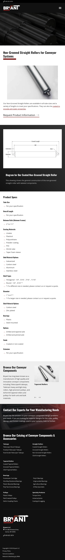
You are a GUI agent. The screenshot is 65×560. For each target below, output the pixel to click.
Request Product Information (19, 115)
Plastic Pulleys (7, 495)
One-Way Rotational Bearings (12, 481)
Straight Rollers (37, 444)
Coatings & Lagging (38, 501)
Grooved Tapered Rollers (11, 467)
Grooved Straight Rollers (40, 450)
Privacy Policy (7, 551)
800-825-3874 (9, 1)
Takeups (6, 444)
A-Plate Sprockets (38, 487)
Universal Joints (37, 498)
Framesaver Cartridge (10, 478)
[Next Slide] (40, 398)
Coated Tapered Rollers (10, 464)
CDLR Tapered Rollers (10, 470)
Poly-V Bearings (38, 478)
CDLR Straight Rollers (39, 456)
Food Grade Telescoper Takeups (13, 453)
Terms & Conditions (8, 554)
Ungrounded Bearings (40, 481)
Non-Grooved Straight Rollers (41, 453)
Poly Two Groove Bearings (11, 487)
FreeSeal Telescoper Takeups (12, 450)
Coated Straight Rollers (39, 447)
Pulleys (5, 492)
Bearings (6, 475)
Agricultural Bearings (40, 484)
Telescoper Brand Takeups (11, 447)
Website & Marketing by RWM (11, 556)
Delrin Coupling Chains (10, 501)
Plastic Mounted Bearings (11, 484)
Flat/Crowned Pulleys (10, 498)
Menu (60, 8)
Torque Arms (36, 495)
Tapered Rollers (8, 461)
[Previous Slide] (35, 398)
